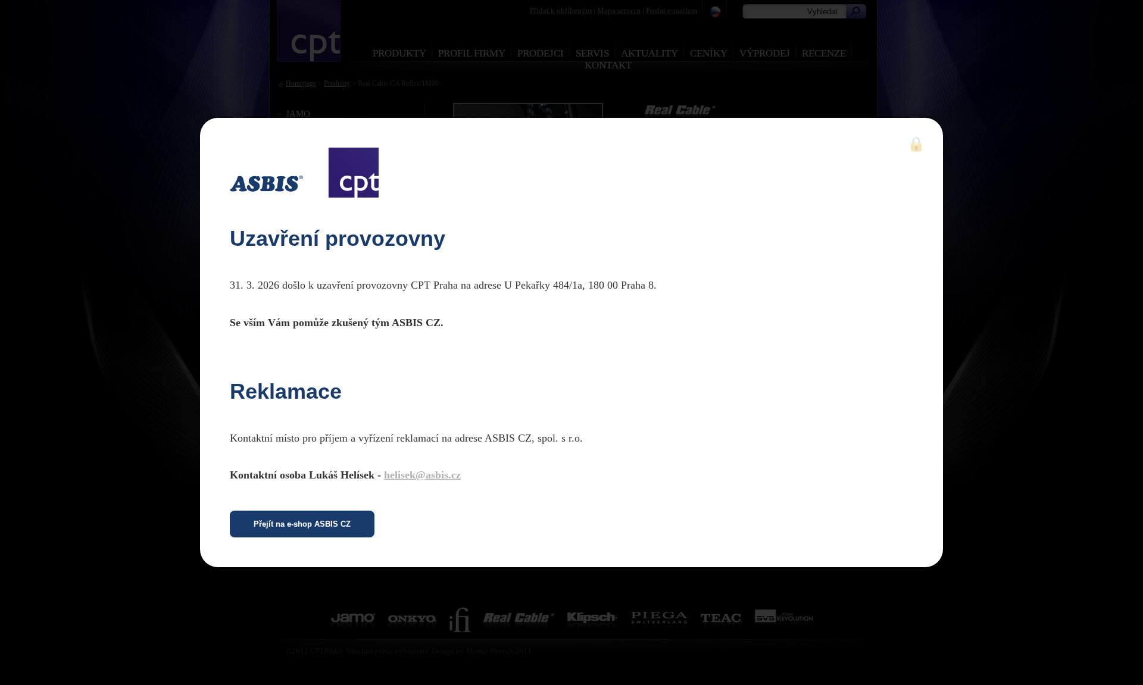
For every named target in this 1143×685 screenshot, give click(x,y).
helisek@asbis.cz (422, 475)
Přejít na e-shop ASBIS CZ (302, 524)
